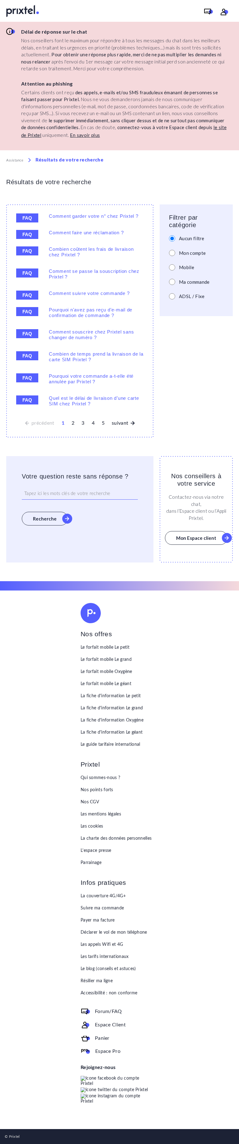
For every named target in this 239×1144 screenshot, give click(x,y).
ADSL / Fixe (191, 296)
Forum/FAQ (108, 1011)
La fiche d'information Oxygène (112, 720)
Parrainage (91, 863)
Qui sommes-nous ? (100, 778)
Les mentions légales (101, 814)
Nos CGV (90, 802)
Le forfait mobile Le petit (105, 647)
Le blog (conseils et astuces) (108, 969)
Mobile (186, 267)
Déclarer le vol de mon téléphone (114, 932)
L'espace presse (96, 850)
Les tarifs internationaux (105, 957)
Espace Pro (107, 1051)
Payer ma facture (98, 920)
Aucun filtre (191, 238)
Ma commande (194, 282)
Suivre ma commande (102, 908)
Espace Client (110, 1024)
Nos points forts (97, 790)
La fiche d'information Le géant (112, 732)
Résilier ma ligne (97, 981)
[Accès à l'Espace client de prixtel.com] (224, 12)
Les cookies (92, 826)
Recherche (45, 518)
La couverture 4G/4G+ (103, 896)
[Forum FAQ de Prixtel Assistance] (208, 12)
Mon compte (192, 253)
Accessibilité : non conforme (109, 993)
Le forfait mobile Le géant (106, 684)
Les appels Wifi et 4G (102, 944)
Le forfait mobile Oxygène (106, 672)
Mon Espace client (196, 538)
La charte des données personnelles (116, 838)
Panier (102, 1038)
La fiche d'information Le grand (112, 708)
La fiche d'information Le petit (111, 696)
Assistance (15, 160)
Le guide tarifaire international (110, 744)
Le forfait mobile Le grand (106, 659)
